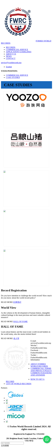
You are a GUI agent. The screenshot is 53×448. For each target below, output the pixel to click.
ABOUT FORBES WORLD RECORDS (39, 365)
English (9, 67)
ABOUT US (11, 54)
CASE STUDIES (13, 77)
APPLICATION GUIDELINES (18, 52)
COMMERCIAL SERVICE (17, 49)
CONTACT (10, 58)
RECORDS (10, 47)
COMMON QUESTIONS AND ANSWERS (41, 374)
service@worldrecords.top (11, 63)
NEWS (9, 56)
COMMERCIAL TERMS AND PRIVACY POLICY (41, 369)
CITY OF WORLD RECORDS (18, 384)
